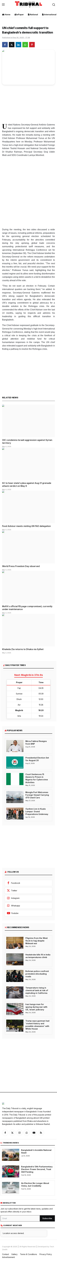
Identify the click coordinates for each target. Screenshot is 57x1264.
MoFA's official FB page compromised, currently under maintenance (27, 608)
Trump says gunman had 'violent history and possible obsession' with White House (37, 1025)
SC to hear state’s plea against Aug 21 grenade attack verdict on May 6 (26, 484)
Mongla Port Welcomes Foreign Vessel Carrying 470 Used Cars (37, 795)
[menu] (3, 5)
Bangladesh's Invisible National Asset (36, 1151)
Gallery (14, 1254)
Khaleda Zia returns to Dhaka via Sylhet (22, 649)
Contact (5, 1254)
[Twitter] (12, 1133)
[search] (53, 5)
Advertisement (8, 1257)
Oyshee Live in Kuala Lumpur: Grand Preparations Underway (36, 811)
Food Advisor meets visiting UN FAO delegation (26, 526)
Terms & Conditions (28, 1254)
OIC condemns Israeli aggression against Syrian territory (27, 441)
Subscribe (47, 1218)
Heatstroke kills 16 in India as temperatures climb (37, 955)
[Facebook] (5, 1133)
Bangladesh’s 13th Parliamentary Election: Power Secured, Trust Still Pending (37, 1169)
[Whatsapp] (27, 1133)
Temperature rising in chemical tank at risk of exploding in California (36, 990)
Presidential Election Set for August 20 (37, 759)
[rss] (41, 1133)
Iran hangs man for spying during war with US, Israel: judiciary (36, 1007)
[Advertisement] (28, 103)
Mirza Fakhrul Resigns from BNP (36, 742)
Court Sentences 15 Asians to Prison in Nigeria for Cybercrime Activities (36, 778)
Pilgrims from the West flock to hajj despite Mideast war (36, 941)
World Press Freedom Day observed (21, 566)
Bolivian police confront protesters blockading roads (37, 974)
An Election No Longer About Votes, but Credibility (35, 1184)
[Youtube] (34, 1133)
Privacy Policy (46, 1254)
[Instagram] (19, 1133)
